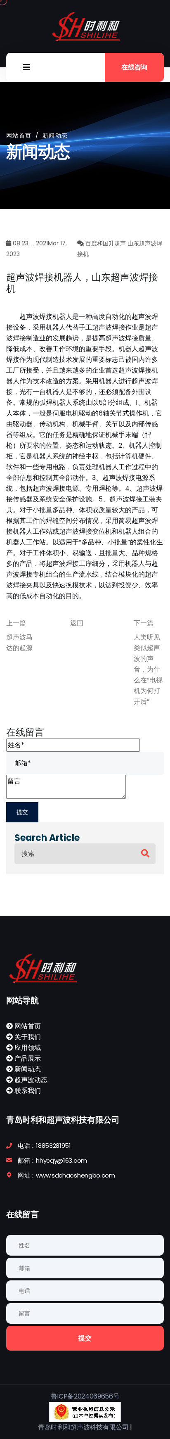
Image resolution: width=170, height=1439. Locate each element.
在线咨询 (134, 67)
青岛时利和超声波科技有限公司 (83, 1427)
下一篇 (143, 623)
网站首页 (19, 135)
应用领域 (27, 1047)
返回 (76, 623)
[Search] (145, 853)
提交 (84, 1338)
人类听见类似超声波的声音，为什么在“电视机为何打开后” (148, 669)
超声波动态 (30, 1080)
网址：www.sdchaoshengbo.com (66, 1175)
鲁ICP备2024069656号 (85, 1396)
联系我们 (27, 1090)
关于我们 (27, 1037)
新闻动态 (27, 1069)
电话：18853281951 (44, 1145)
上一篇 (16, 623)
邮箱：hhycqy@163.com (52, 1160)
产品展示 (27, 1058)
